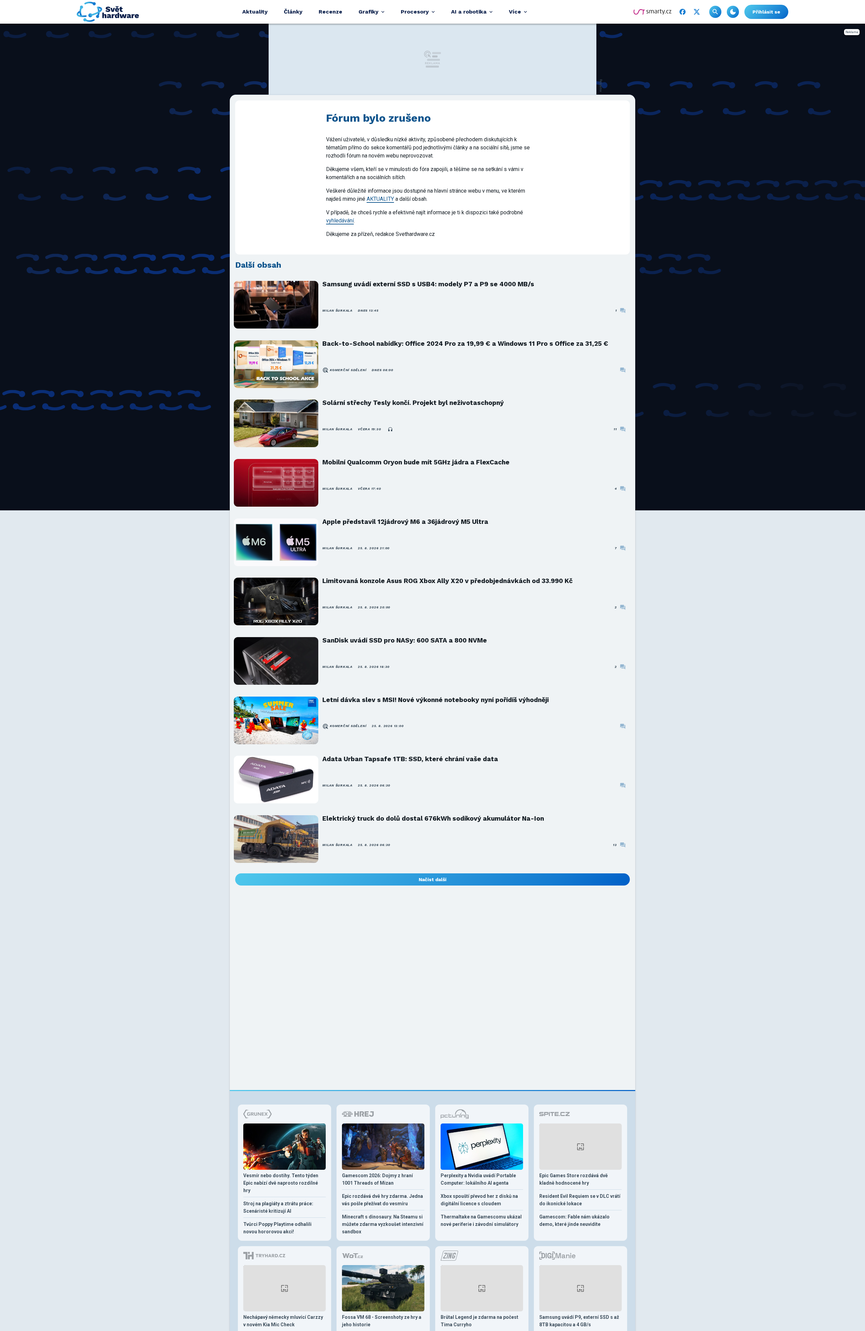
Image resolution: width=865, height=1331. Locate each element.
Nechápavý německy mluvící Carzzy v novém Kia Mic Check (283, 1320)
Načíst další (432, 879)
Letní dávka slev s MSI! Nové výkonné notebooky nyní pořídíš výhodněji (435, 700)
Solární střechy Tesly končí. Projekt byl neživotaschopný (413, 403)
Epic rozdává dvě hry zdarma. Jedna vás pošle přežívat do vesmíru (382, 1199)
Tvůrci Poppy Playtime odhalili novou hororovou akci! (277, 1227)
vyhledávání (340, 220)
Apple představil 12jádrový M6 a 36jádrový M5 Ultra (405, 522)
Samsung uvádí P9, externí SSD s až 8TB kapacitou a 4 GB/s (579, 1320)
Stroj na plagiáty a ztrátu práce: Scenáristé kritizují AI (278, 1207)
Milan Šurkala (337, 310)
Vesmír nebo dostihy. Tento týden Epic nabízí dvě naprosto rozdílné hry (280, 1183)
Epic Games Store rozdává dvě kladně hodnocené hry (573, 1179)
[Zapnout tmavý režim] (733, 12)
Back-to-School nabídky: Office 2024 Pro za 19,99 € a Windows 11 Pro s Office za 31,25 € (465, 343)
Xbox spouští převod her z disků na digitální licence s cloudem (479, 1199)
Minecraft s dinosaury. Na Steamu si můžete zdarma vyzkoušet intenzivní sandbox (382, 1224)
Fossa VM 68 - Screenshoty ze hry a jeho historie (381, 1320)
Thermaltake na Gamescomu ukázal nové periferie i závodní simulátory (481, 1220)
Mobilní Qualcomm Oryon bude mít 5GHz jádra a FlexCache (416, 462)
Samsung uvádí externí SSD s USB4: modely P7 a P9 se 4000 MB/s (428, 284)
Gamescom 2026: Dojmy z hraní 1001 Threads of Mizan (377, 1179)
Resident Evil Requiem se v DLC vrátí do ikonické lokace (579, 1199)
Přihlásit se (766, 12)
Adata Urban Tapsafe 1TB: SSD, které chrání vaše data (410, 759)
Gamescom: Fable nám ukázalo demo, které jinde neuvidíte (574, 1220)
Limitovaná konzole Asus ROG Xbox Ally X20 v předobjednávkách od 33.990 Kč (447, 581)
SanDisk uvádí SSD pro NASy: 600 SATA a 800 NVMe (404, 640)
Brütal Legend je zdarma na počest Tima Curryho (479, 1320)
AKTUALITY (380, 199)
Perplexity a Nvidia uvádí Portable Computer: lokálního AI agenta (478, 1179)
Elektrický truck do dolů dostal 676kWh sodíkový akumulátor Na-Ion (433, 818)
